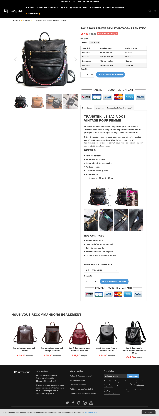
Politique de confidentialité (81, 389)
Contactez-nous (80, 8)
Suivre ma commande (114, 8)
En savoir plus (91, 412)
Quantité (84, 69)
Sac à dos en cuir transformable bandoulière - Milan (134, 350)
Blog (66, 8)
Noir (84, 43)
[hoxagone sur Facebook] (73, 404)
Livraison (96, 8)
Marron (95, 43)
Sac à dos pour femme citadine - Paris (106, 349)
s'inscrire (133, 376)
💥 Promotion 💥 (32, 14)
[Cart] (155, 10)
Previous (15, 59)
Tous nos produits (47, 8)
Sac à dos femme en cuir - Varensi (25, 349)
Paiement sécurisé (78, 385)
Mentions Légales (77, 380)
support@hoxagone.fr (47, 381)
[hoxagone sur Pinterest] (79, 404)
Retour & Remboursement (81, 376)
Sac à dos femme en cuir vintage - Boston (52, 349)
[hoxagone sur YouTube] (91, 404)
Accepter (148, 412)
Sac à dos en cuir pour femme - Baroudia (79, 349)
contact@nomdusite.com (112, 394)
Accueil (31, 8)
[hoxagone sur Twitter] (67, 404)
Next (76, 59)
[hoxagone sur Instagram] (85, 404)
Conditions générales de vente (83, 393)
